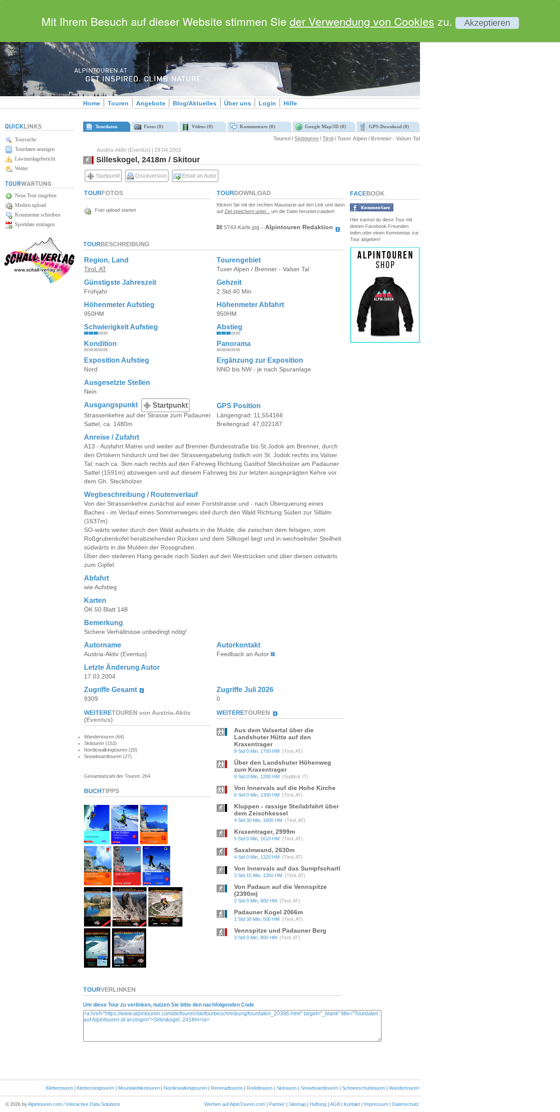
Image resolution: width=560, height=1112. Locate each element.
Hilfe (290, 103)
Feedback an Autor (243, 653)
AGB (335, 1104)
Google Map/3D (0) (324, 126)
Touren (118, 103)
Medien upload (29, 205)
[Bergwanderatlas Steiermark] (97, 924)
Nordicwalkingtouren (185, 1088)
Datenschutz (405, 1104)
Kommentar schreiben (36, 215)
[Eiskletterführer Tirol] (96, 842)
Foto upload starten (113, 210)
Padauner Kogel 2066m (268, 912)
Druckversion (150, 176)
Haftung (318, 1104)
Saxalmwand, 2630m (264, 849)
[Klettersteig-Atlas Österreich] (165, 924)
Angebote (150, 103)
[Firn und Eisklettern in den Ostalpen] (124, 842)
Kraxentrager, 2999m (264, 831)
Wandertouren (404, 1088)
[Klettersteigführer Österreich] (98, 883)
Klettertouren (59, 1088)
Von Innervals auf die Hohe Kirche (285, 787)
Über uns (237, 103)
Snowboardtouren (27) (108, 756)
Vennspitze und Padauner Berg (280, 930)
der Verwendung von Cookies (362, 21)
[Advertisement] (494, 150)
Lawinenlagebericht (33, 159)
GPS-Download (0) (387, 126)
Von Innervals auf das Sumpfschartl (287, 868)
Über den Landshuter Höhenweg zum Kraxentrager (282, 766)
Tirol (327, 139)
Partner (277, 1104)
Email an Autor (199, 176)
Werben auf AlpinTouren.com (234, 1104)
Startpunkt (107, 176)
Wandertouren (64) (104, 736)
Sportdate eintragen (33, 224)
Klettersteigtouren (95, 1088)
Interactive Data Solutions (93, 1104)
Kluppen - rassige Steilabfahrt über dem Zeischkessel (286, 810)
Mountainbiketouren (139, 1088)
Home (91, 103)
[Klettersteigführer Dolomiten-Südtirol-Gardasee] (154, 842)
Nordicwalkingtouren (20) (110, 749)
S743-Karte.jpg (240, 227)
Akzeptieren (487, 23)
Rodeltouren (260, 1088)
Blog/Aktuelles (195, 103)
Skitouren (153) (100, 743)
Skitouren (306, 139)
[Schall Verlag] (39, 281)
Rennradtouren (227, 1088)
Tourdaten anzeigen (33, 149)
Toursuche (24, 139)
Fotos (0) (152, 126)
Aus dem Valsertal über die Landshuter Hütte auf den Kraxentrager (274, 737)
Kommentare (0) (256, 126)
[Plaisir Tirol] (127, 883)
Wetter (20, 168)
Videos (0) (201, 126)
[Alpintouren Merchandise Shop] (385, 340)
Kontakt (352, 1104)
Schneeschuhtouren (363, 1088)
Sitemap (297, 1104)
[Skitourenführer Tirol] (156, 883)
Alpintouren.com (45, 1104)
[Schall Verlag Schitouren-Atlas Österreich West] (97, 965)
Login (267, 103)
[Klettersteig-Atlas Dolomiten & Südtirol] (129, 924)
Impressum (376, 1104)
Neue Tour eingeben (34, 195)
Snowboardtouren (319, 1088)
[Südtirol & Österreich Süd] (129, 965)
